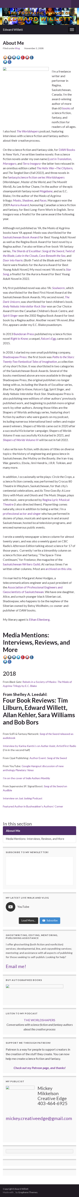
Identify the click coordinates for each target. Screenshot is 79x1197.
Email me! (16, 966)
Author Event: (48, 758)
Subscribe (52, 920)
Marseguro (9, 163)
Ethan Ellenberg (39, 619)
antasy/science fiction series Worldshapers (37, 177)
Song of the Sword (53, 251)
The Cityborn (64, 168)
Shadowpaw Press (15, 357)
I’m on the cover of (26, 778)
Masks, (17, 200)
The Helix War (45, 168)
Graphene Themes (28, 1192)
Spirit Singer (10, 315)
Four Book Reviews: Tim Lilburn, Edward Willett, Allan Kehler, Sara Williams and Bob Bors (39, 711)
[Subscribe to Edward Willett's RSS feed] (5, 3)
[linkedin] (23, 3)
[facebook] (17, 3)
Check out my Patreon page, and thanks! (40, 1068)
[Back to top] (70, 1188)
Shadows (27, 200)
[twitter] (11, 3)
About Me (13, 830)
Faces (43, 200)
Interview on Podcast (22, 798)
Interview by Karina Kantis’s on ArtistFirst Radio (39, 746)
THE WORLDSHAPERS (39, 1020)
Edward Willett (13, 29)
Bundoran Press (23, 334)
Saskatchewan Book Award (21, 237)
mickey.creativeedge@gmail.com (39, 1118)
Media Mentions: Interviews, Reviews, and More (36, 642)
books (66, 108)
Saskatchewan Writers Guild (21, 564)
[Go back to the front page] (39, 16)
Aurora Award (19, 205)
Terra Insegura (31, 163)
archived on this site (58, 569)
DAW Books (67, 149)
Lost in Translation (60, 159)
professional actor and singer (22, 513)
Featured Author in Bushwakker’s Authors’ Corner (33, 806)
